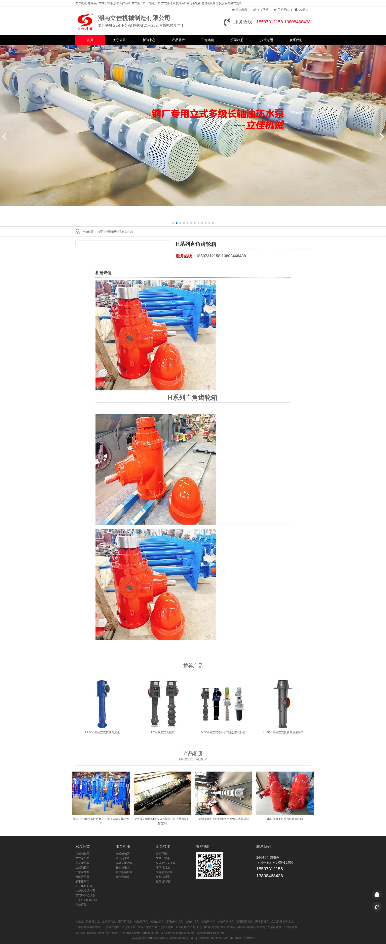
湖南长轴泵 (274, 927)
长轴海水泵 (93, 921)
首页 (90, 40)
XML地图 (235, 938)
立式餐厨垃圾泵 (85, 895)
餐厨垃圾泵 (123, 867)
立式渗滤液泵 (164, 872)
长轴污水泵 (208, 921)
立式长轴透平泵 (147, 927)
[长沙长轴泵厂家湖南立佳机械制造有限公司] (85, 22)
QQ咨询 (304, 9)
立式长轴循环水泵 (282, 921)
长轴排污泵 (192, 921)
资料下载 (161, 853)
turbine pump (150, 932)
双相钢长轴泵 (244, 921)
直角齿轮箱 (126, 231)
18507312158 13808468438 (283, 21)
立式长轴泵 (82, 853)
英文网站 (262, 9)
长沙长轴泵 (290, 927)
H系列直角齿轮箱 (86, 899)
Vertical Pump (131, 932)
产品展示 (178, 40)
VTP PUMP (113, 932)
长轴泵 (79, 921)
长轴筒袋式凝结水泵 (88, 927)
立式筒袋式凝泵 (166, 862)
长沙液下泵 (129, 927)
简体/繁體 (242, 9)
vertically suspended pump (178, 932)
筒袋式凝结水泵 (85, 890)
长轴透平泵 (82, 876)
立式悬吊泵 (82, 858)
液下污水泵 (123, 858)
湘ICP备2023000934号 (214, 938)
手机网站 (283, 9)
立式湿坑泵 (82, 862)
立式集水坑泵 (83, 886)
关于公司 (119, 40)
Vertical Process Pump (89, 932)
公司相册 (237, 40)
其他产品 (81, 904)
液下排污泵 (82, 881)
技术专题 (266, 40)
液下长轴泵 (125, 921)
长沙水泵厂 (249, 938)
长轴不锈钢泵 (225, 921)
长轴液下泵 (141, 921)
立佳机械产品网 (185, 927)
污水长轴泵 (166, 927)
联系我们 (296, 40)
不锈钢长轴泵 (111, 927)
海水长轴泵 (262, 921)
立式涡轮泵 (82, 867)
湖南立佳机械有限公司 (251, 927)
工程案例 (207, 40)
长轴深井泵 (82, 872)
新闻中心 (149, 40)
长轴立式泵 (157, 921)
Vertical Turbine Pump (211, 932)
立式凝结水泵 (124, 872)
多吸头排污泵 (124, 862)
